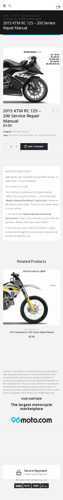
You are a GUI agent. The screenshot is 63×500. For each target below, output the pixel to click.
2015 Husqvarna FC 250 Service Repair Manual (31, 332)
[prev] (53, 110)
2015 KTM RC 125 (15, 135)
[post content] (31, 297)
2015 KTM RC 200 (48, 135)
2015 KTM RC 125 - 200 (32, 135)
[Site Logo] (31, 5)
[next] (58, 110)
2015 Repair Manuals (20, 131)
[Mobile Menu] (4, 5)
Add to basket (36, 146)
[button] (10, 5)
